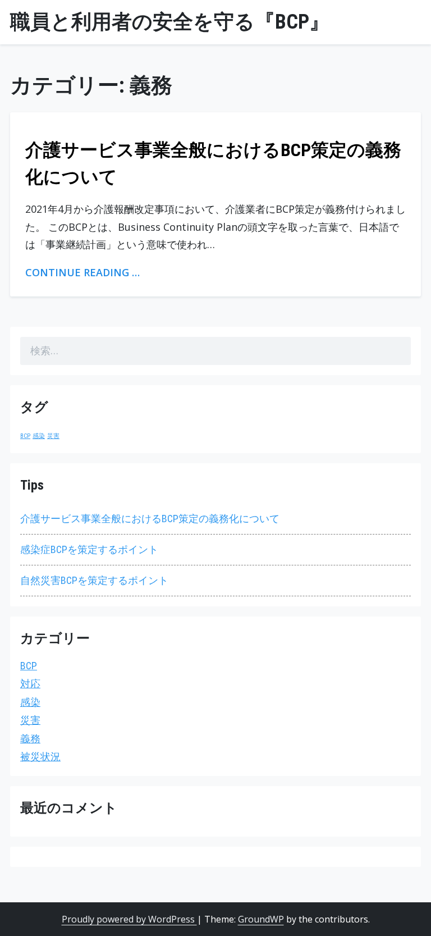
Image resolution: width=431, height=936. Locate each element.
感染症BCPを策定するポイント (89, 549)
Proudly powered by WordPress (129, 919)
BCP (25, 436)
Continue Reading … (82, 272)
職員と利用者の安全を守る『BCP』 (169, 22)
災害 (53, 436)
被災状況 (40, 757)
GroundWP (261, 919)
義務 (30, 739)
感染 (39, 436)
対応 (30, 684)
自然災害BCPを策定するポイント (94, 580)
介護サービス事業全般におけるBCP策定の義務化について (149, 518)
